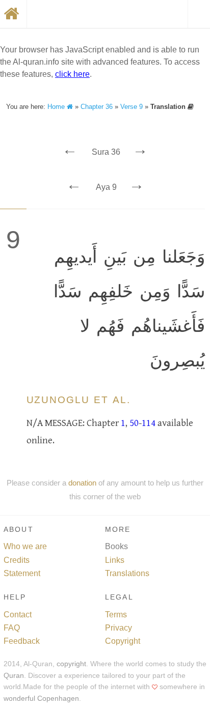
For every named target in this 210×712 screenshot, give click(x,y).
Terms (116, 614)
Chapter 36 (97, 106)
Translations (127, 573)
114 (148, 423)
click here (72, 74)
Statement (22, 573)
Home (57, 106)
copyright (71, 664)
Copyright (122, 641)
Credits (17, 560)
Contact (18, 614)
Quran (14, 675)
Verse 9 (131, 106)
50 (134, 423)
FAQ (12, 627)
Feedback (22, 641)
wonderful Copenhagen (41, 698)
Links (114, 560)
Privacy (118, 627)
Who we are (25, 546)
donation (82, 482)
